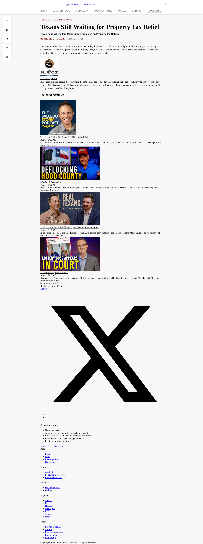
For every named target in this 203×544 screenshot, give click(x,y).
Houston (49, 505)
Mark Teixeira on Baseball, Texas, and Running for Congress (69, 227)
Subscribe (155, 11)
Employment (51, 535)
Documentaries (103, 11)
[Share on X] (7, 29)
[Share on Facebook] (7, 20)
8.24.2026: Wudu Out (50, 182)
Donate (136, 11)
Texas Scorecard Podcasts (56, 20)
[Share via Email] (7, 48)
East (47, 503)
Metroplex (50, 508)
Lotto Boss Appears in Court (54, 272)
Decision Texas (61, 11)
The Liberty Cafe (54, 39)
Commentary (51, 462)
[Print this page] (7, 57)
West (47, 516)
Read (43, 11)
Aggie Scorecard (53, 472)
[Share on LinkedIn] (7, 39)
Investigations (52, 459)
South (48, 514)
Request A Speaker (54, 532)
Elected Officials (53, 526)
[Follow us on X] (104, 412)
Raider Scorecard (53, 477)
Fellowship (50, 537)
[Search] (167, 4)
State (47, 456)
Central (48, 500)
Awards (48, 529)
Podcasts (82, 11)
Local (48, 454)
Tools (121, 11)
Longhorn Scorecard (54, 474)
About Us (44, 446)
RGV (47, 511)
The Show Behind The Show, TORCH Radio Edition (65, 137)
